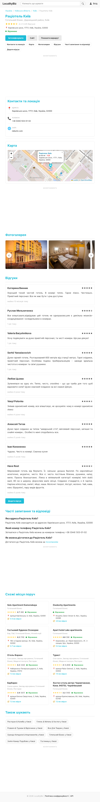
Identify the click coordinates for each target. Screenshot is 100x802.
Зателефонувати (15, 38)
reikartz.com (17, 131)
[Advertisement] (50, 75)
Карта (31, 44)
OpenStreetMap (86, 180)
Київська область (22, 11)
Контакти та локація (16, 44)
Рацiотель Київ (45, 153)
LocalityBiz (9, 3)
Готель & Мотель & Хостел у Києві (51, 721)
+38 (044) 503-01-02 (21, 121)
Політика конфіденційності (57, 796)
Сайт (32, 38)
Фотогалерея (44, 44)
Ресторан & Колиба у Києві (19, 721)
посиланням (52, 542)
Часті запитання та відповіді (77, 44)
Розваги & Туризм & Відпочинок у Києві (24, 728)
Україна (8, 11)
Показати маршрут (50, 38)
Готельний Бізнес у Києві (60, 735)
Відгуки (57, 44)
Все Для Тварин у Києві (58, 728)
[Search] (83, 3)
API (71, 796)
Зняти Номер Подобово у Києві (21, 741)
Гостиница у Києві (48, 741)
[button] (51, 166)
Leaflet (75, 180)
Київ (35, 11)
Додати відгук (13, 49)
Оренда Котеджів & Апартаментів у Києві (25, 735)
